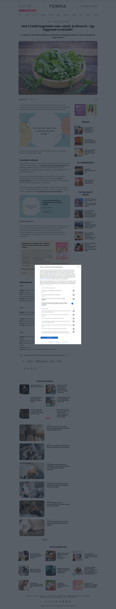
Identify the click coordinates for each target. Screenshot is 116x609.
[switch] (73, 290)
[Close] (79, 267)
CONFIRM (49, 337)
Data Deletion (51, 341)
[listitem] (58, 288)
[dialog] (58, 304)
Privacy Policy (64, 341)
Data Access (58, 341)
